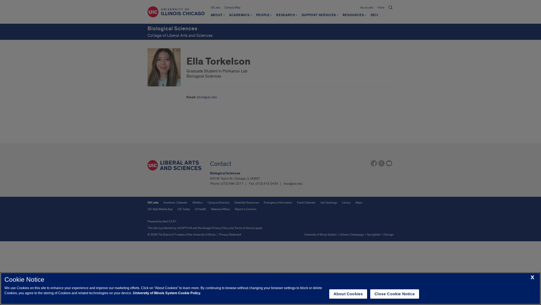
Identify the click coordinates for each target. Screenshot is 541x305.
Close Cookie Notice (394, 294)
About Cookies (348, 294)
